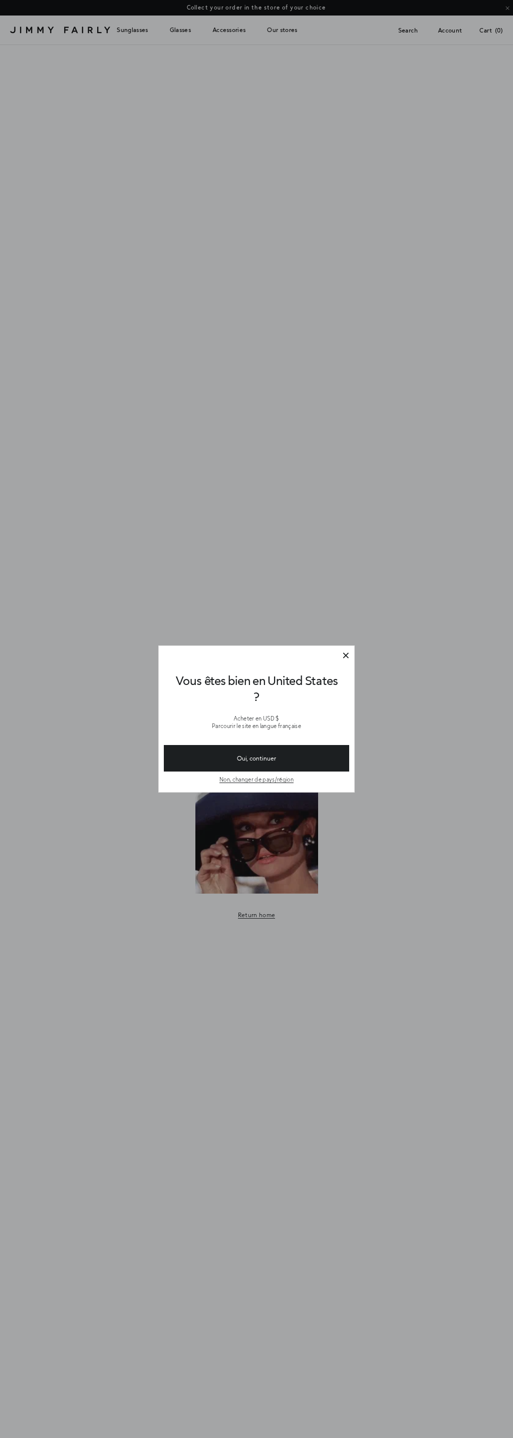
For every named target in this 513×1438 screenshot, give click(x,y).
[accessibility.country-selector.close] (345, 656)
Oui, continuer (256, 758)
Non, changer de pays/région (256, 779)
